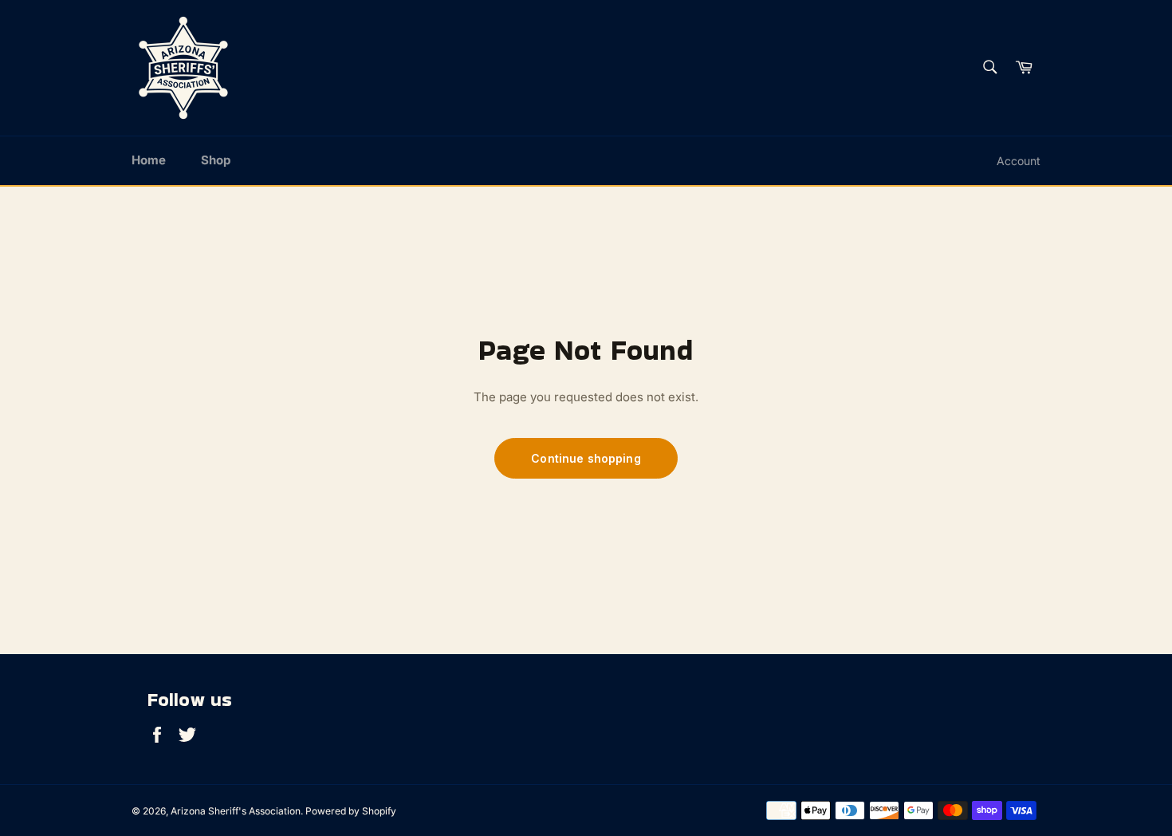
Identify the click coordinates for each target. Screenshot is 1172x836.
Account (1018, 161)
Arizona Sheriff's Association (236, 811)
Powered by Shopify (350, 811)
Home (149, 160)
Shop (215, 160)
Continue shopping (585, 458)
